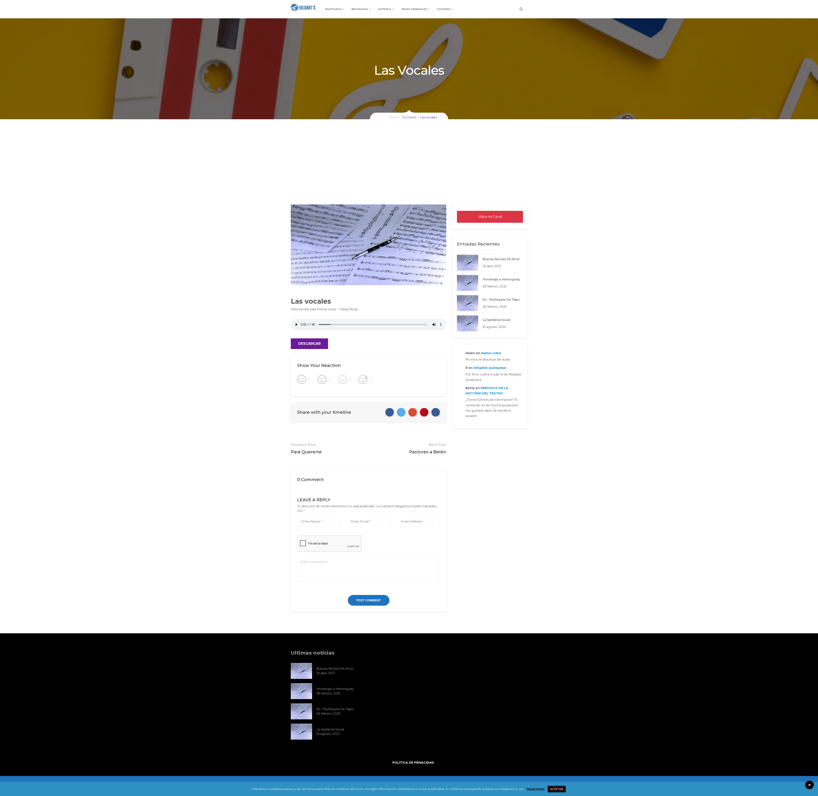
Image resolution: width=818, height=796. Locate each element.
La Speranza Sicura (496, 320)
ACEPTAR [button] (556, 789)
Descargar (309, 344)
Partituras (333, 9)
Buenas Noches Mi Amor (501, 259)
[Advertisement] (409, 172)
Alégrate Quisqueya (490, 368)
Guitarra (444, 9)
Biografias (359, 9)
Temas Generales (414, 9)
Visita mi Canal (490, 217)
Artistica (384, 9)
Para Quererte (306, 451)
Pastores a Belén (427, 451)
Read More (536, 789)
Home (394, 117)
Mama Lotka (491, 353)
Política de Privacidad (413, 762)
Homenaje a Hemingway (501, 279)
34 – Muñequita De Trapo (501, 300)
